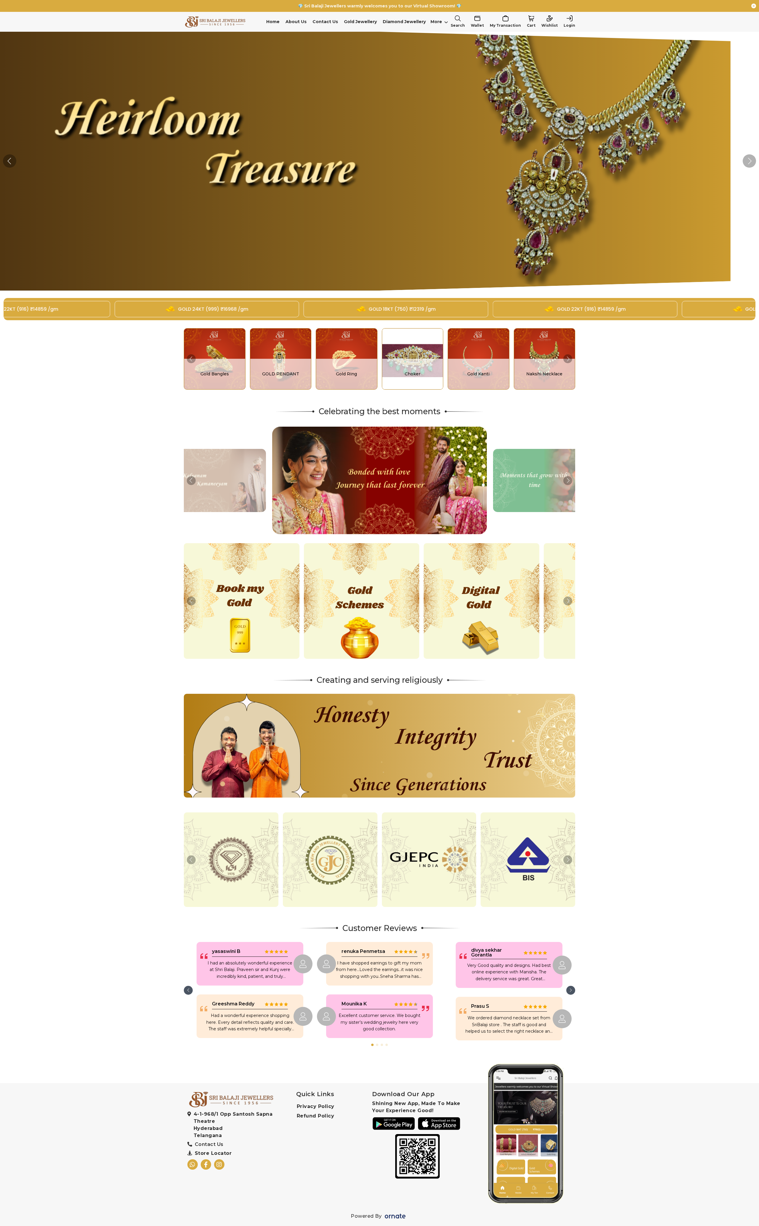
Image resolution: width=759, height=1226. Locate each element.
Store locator (213, 1153)
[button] (749, 161)
